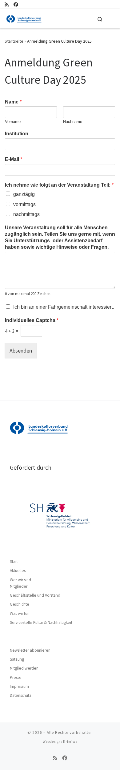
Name (13, 101)
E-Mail (13, 159)
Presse (16, 677)
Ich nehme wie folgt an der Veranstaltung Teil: (59, 185)
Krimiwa (70, 741)
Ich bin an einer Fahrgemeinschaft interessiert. (63, 307)
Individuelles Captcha (31, 320)
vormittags (24, 204)
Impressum (19, 686)
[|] (24, 18)
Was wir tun (20, 613)
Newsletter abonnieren (30, 650)
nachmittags (26, 214)
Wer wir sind (20, 579)
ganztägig (24, 194)
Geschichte (19, 604)
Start (14, 561)
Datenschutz (20, 695)
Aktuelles (18, 570)
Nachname (72, 121)
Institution (16, 133)
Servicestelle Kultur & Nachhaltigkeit (41, 622)
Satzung (17, 659)
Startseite (14, 41)
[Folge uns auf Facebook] (16, 4)
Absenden (21, 350)
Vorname (13, 121)
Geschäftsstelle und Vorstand (35, 595)
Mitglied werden (24, 668)
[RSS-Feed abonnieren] (7, 4)
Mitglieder (18, 586)
